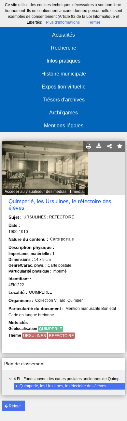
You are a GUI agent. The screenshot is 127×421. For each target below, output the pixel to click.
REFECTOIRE (61, 335)
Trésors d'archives (64, 99)
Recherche (63, 48)
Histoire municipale (63, 73)
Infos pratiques (63, 61)
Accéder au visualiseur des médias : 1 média (44, 191)
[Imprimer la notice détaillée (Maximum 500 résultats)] (88, 146)
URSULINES (34, 335)
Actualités (63, 35)
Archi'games (63, 112)
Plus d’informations (63, 22)
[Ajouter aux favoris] (120, 146)
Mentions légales (63, 125)
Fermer (94, 22)
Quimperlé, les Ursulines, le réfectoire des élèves (63, 386)
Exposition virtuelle (64, 86)
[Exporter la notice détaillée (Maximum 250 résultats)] (99, 146)
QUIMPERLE (50, 329)
